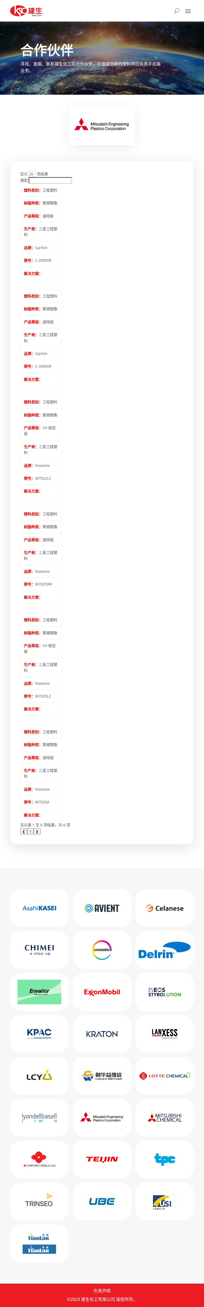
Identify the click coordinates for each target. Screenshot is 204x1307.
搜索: (24, 180)
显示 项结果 (34, 173)
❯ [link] (37, 831)
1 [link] (30, 831)
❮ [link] (23, 831)
